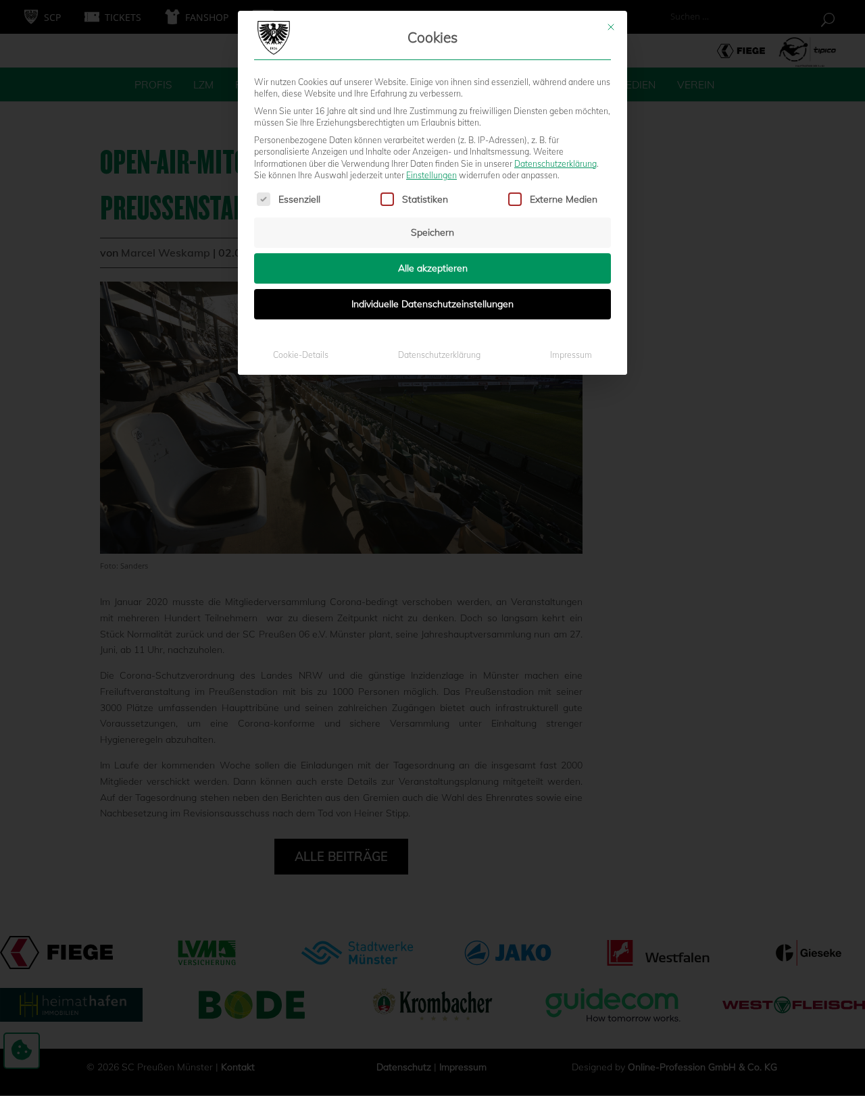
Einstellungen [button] (431, 175)
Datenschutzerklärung (555, 164)
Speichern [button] (432, 232)
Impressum (571, 355)
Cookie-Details (300, 355)
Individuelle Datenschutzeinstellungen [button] (432, 304)
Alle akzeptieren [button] (433, 268)
